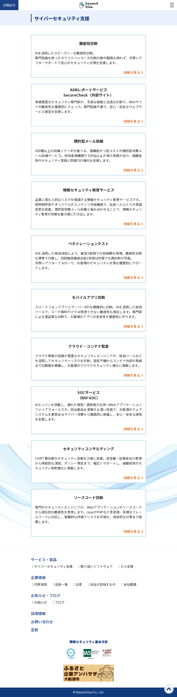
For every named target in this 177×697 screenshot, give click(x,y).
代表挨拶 (40, 584)
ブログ (60, 602)
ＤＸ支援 (127, 566)
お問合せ (9, 5)
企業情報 (38, 577)
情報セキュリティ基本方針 (88, 642)
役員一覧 (61, 584)
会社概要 (130, 584)
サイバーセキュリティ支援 (53, 566)
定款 (34, 629)
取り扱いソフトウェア (96, 566)
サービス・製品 (44, 559)
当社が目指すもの (103, 584)
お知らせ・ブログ (45, 595)
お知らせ (40, 602)
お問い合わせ (42, 621)
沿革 (79, 584)
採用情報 (38, 613)
